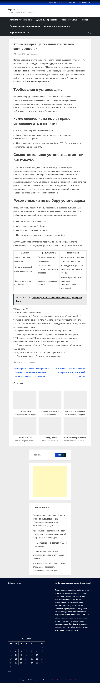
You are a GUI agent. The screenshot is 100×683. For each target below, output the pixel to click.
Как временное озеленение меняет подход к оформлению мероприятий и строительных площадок (49, 534)
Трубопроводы (17, 32)
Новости (85, 20)
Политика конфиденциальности (62, 2)
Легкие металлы (69, 20)
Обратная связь (84, 2)
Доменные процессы (46, 20)
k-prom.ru (13, 9)
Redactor (33, 54)
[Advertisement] (50, 481)
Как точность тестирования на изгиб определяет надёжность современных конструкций (49, 567)
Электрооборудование (26, 362)
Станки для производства (57, 26)
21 (32, 659)
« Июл (10, 671)
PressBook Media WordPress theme (66, 680)
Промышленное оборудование (25, 26)
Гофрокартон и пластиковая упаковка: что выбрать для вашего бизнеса (48, 554)
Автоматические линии (21, 20)
